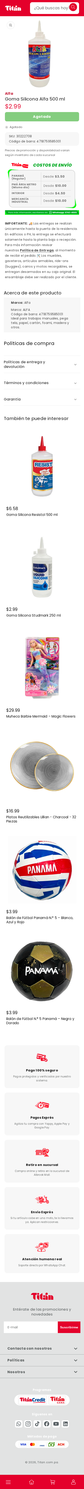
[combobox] (54, 8)
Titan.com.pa (47, 1462)
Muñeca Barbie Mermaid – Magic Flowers (40, 716)
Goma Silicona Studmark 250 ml (33, 616)
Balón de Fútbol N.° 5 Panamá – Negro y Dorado (40, 1021)
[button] (8, 1482)
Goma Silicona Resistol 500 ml (32, 515)
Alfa (9, 93)
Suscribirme (69, 1327)
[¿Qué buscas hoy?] (73, 7)
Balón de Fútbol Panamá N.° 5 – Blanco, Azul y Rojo (39, 920)
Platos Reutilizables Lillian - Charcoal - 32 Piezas (41, 819)
